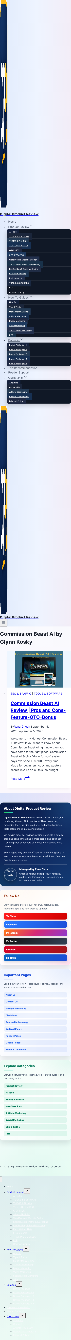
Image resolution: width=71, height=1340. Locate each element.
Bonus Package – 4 (18, 359)
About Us (13, 382)
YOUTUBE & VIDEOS (18, 245)
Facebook (11, 924)
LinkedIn (11, 957)
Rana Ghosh (22, 726)
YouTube (11, 916)
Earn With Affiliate (17, 273)
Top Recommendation (22, 368)
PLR (11, 287)
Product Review (14, 1086)
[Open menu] (3, 622)
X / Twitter (12, 941)
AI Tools (13, 232)
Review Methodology (19, 396)
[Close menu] (1, 1179)
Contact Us (14, 387)
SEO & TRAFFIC (16, 255)
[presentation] (39, 669)
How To (12, 302)
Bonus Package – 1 (18, 345)
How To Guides (14, 1106)
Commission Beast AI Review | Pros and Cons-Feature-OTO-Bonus (38, 710)
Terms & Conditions (16, 1049)
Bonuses (11, 1284)
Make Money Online (18, 311)
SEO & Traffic (13, 1127)
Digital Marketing (17, 321)
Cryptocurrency (16, 292)
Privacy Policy (13, 1036)
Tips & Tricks (15, 307)
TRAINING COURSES (19, 283)
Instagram (12, 932)
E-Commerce (15, 278)
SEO (11, 335)
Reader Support (18, 372)
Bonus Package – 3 (18, 354)
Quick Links (13, 1316)
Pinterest (11, 949)
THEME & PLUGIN (17, 241)
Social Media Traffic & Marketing (24, 264)
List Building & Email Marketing (23, 269)
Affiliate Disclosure (18, 392)
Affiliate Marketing (17, 316)
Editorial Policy (16, 401)
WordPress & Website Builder (23, 259)
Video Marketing (17, 325)
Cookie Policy (13, 1042)
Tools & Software (15, 1099)
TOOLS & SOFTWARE (19, 236)
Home (12, 221)
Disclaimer (11, 1015)
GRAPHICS (14, 250)
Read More (20, 778)
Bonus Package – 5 (18, 363)
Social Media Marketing (20, 330)
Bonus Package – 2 (18, 349)
